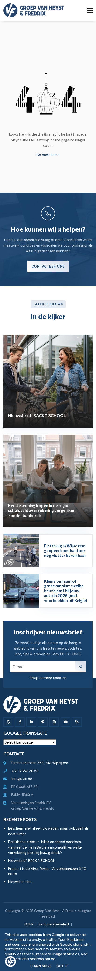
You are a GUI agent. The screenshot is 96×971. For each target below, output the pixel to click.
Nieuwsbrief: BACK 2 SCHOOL (31, 860)
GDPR (28, 924)
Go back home (48, 155)
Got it (62, 966)
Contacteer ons (48, 266)
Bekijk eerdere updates (48, 678)
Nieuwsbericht (19, 881)
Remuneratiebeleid (54, 924)
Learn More (41, 966)
